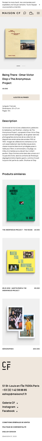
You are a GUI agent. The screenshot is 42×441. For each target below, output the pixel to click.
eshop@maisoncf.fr (14, 394)
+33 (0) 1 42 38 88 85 (14, 390)
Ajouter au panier (21, 97)
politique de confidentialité (14, 427)
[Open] (38, 13)
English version (9, 432)
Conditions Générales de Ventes (16, 422)
